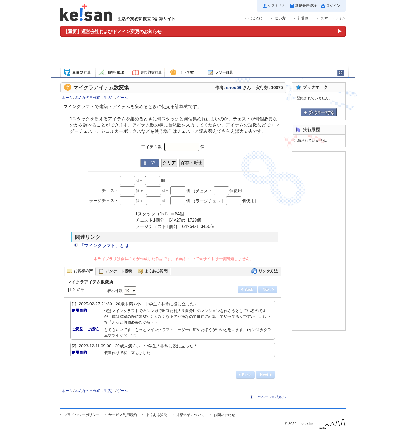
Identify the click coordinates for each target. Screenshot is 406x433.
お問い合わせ (224, 415)
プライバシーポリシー (82, 415)
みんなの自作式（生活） (94, 98)
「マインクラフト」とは (104, 245)
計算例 (303, 18)
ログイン (333, 6)
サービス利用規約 (122, 415)
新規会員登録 (306, 6)
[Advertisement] (203, 53)
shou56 (233, 87)
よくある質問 (156, 415)
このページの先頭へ (270, 397)
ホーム (67, 98)
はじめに (255, 18)
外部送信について (190, 415)
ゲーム (122, 98)
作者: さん (233, 87)
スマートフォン (333, 18)
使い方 (280, 18)
